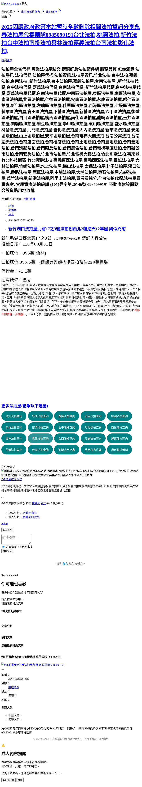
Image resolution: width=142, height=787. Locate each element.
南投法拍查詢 (119, 427)
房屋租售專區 (93, 449)
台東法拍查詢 (40, 449)
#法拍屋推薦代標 (11, 479)
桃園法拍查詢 (119, 416)
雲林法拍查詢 (14, 438)
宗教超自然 (30, 512)
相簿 (11, 205)
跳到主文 (6, 60)
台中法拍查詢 (66, 427)
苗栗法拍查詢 (40, 427)
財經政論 (29, 198)
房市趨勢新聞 (119, 449)
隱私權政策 (90, 738)
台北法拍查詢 (14, 416)
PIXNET (45, 738)
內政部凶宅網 (31, 517)
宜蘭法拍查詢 (93, 416)
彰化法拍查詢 (93, 427)
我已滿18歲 (8, 780)
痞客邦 (36, 503)
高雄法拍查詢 (93, 438)
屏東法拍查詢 (119, 438)
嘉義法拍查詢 (40, 438)
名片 (11, 214)
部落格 (12, 210)
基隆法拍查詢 (66, 416)
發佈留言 (7, 551)
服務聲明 (103, 738)
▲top (4, 523)
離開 (20, 780)
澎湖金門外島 (66, 449)
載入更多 (7, 530)
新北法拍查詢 (40, 416)
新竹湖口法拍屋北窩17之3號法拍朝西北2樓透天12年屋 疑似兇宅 (67, 229)
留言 (43, 503)
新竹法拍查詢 (14, 427)
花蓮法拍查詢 (14, 449)
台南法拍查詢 (66, 438)
